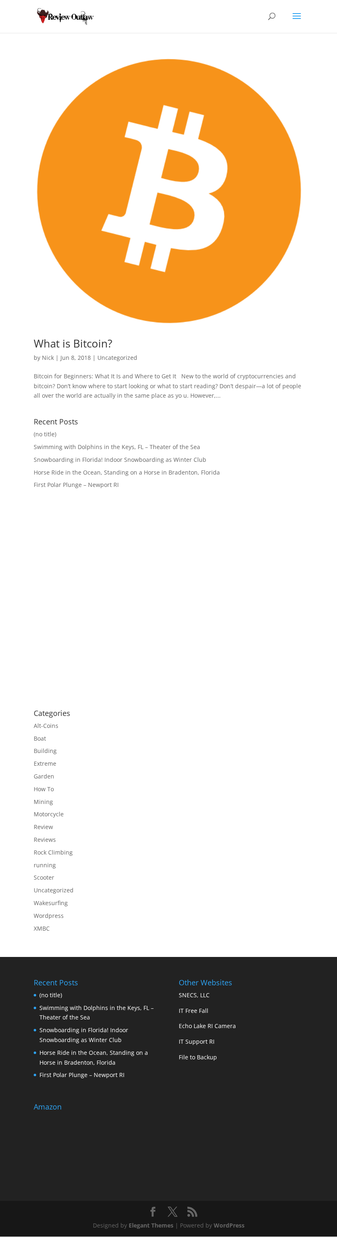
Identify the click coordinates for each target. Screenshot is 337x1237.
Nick (48, 357)
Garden (44, 776)
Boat (40, 738)
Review (43, 827)
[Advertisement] (103, 636)
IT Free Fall (193, 1011)
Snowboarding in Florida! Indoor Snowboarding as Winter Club (120, 459)
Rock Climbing (53, 852)
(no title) (45, 434)
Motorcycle (49, 814)
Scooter (44, 877)
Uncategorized (117, 357)
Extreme (45, 763)
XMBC (42, 928)
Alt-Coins (46, 726)
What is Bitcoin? (73, 343)
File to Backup (198, 1057)
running (45, 865)
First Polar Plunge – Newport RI (76, 485)
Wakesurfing (51, 903)
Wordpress (49, 916)
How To (44, 789)
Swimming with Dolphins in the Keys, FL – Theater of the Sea (117, 447)
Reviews (45, 839)
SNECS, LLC (194, 995)
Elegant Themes (151, 1225)
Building (45, 751)
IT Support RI (197, 1041)
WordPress (229, 1225)
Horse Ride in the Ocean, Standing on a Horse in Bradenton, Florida (127, 472)
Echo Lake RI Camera (207, 1026)
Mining (43, 802)
